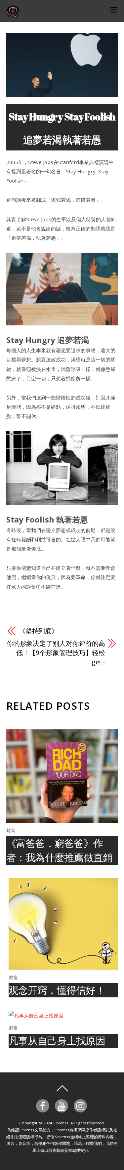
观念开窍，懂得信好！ (57, 990)
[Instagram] (81, 1105)
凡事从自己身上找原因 (57, 1040)
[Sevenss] (13, 14)
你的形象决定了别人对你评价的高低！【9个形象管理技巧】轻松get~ (56, 652)
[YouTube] (62, 1105)
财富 (11, 830)
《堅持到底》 (38, 630)
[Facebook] (44, 1105)
